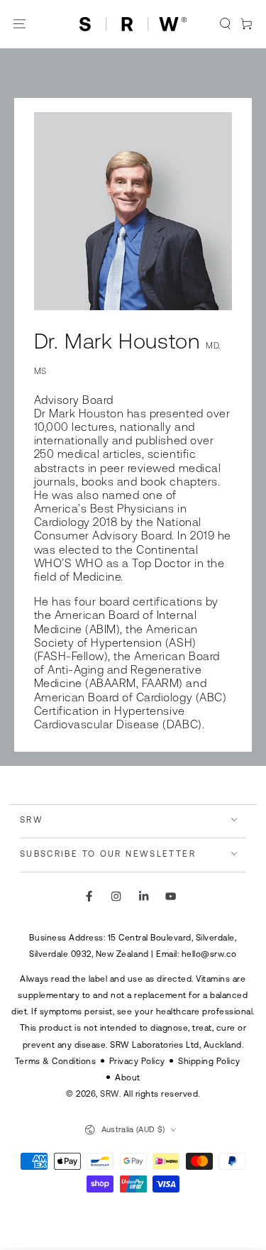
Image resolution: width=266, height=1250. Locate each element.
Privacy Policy (137, 1060)
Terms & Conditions (55, 1060)
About (127, 1077)
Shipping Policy (209, 1060)
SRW (109, 1093)
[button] (225, 24)
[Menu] (20, 24)
